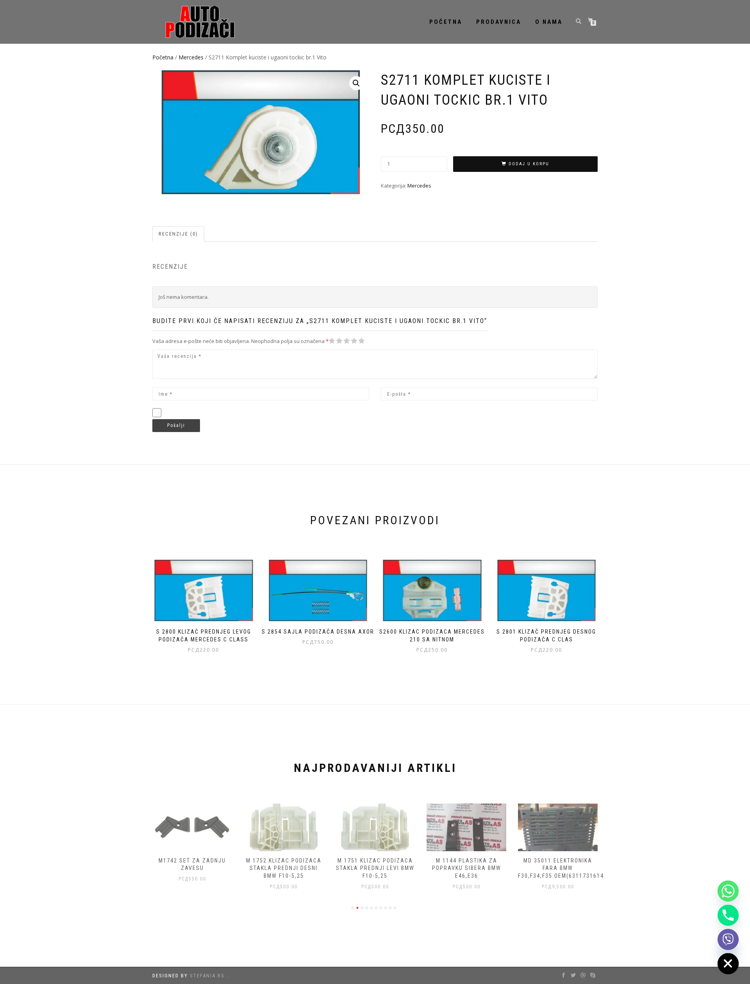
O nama (548, 21)
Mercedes (191, 57)
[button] (356, 83)
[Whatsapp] (728, 891)
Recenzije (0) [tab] (178, 234)
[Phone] (728, 915)
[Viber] (728, 939)
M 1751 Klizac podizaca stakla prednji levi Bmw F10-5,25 (375, 868)
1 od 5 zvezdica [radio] (332, 341)
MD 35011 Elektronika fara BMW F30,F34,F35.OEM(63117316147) (564, 868)
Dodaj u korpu (529, 163)
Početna (445, 21)
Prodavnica (498, 21)
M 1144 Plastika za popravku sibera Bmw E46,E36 (466, 868)
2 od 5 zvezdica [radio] (336, 341)
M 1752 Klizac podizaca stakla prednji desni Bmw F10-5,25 (283, 868)
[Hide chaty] (728, 963)
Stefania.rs (207, 976)
